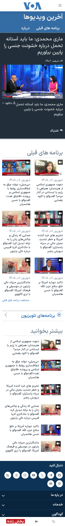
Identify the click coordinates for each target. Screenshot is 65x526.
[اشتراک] (50, 483)
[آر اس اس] (7, 475)
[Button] (56, 131)
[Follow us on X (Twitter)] (42, 475)
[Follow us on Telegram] (50, 475)
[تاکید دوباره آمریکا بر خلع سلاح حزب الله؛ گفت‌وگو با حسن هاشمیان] (49, 265)
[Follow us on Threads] (16, 475)
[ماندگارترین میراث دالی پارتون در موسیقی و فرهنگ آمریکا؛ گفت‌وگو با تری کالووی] (16, 265)
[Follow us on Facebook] (59, 475)
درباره (25, 28)
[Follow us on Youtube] (33, 475)
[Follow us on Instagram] (24, 475)
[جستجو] (53, 521)
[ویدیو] (36, 521)
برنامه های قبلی (48, 28)
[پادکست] (59, 483)
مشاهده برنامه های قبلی (15, 300)
